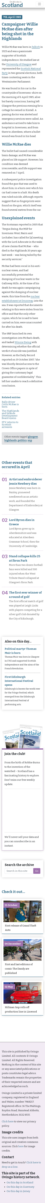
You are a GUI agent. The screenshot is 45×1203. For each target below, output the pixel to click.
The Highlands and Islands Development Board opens (10, 414)
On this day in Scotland (20, 1182)
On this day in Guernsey (20, 1186)
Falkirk (36, 46)
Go (36, 870)
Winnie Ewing (23, 342)
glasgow (33, 436)
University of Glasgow (19, 64)
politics (22, 440)
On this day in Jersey (18, 1191)
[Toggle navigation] (39, 4)
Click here (8, 1121)
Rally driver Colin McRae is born (10, 404)
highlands (10, 440)
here (21, 1146)
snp (30, 440)
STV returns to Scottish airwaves (10, 424)
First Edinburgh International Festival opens (19, 681)
